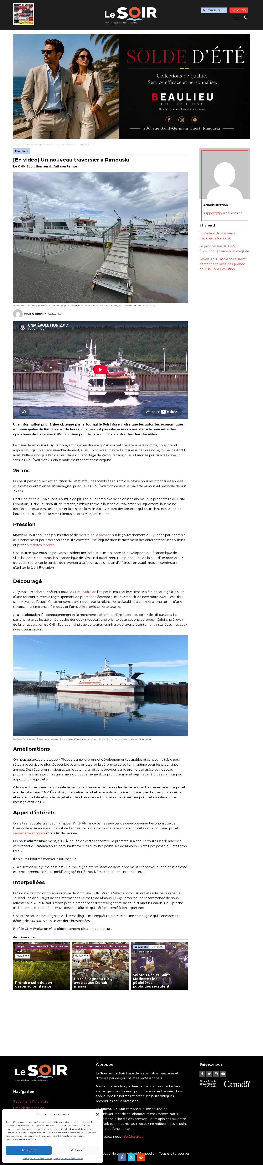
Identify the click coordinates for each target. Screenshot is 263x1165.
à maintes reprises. (41, 545)
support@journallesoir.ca (222, 213)
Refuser (76, 1150)
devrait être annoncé (29, 833)
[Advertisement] (100, 1019)
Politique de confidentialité (37, 1158)
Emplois (238, 10)
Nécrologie (214, 10)
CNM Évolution (84, 592)
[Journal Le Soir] (131, 14)
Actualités (18, 144)
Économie (32, 144)
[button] (97, 1114)
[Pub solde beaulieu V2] (131, 86)
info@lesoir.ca (132, 1136)
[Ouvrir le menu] (237, 18)
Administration (37, 313)
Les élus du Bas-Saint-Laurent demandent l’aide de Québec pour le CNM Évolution (222, 264)
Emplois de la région (28, 1108)
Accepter (29, 1150)
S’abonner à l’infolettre (30, 1101)
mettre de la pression (95, 535)
